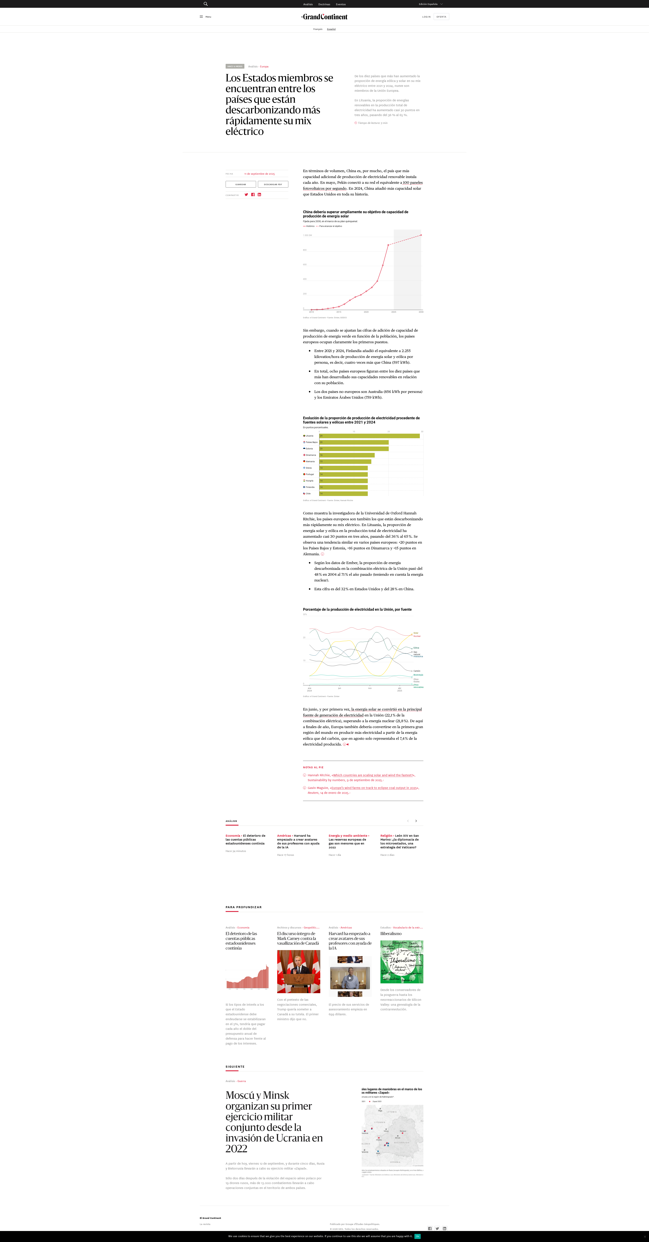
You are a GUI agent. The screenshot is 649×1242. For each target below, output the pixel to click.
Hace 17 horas (285, 854)
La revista (205, 1224)
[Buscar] (225, 4)
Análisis (308, 4)
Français (318, 29)
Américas (346, 927)
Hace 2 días (387, 854)
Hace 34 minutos (236, 851)
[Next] (416, 821)
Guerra (241, 1081)
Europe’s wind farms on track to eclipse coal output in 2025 (374, 787)
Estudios (385, 927)
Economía (243, 927)
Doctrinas (324, 4)
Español (331, 29)
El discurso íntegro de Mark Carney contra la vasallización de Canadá (298, 939)
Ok (417, 1236)
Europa (264, 66)
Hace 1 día (335, 854)
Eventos (341, 4)
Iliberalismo (391, 934)
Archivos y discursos (289, 927)
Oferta (442, 16)
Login (426, 16)
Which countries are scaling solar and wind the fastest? (373, 775)
